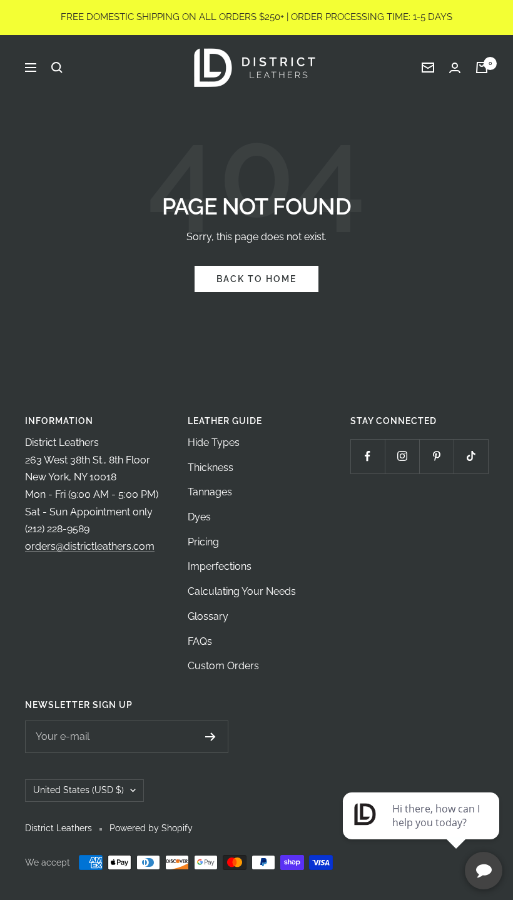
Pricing (203, 542)
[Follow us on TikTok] (471, 456)
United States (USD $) (78, 790)
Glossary (208, 616)
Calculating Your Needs (242, 591)
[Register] (210, 736)
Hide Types (214, 442)
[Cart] (481, 67)
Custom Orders (223, 666)
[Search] (57, 67)
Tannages (210, 492)
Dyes (199, 517)
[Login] (454, 68)
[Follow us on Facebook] (367, 456)
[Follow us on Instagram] (402, 456)
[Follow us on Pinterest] (436, 456)
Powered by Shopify (151, 828)
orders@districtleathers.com (90, 546)
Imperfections (219, 566)
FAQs (200, 641)
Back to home (256, 279)
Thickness (210, 467)
